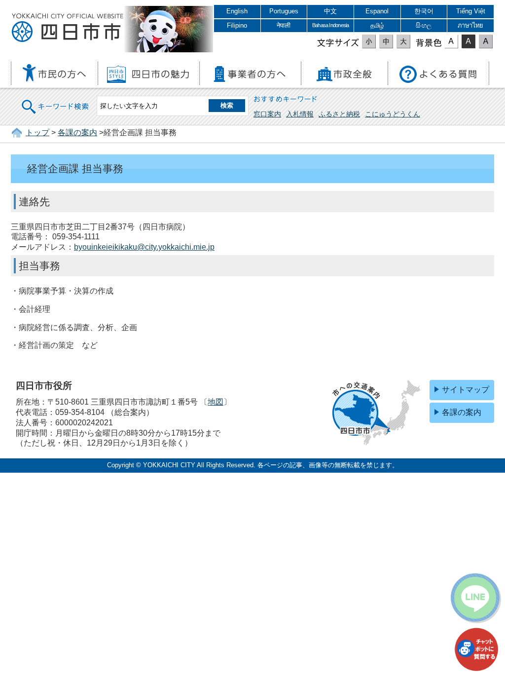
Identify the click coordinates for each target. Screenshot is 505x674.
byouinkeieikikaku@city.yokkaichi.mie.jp (144, 247)
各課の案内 (77, 132)
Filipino (237, 25)
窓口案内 (267, 114)
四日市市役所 (67, 28)
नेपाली (283, 25)
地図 (215, 402)
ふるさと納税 (339, 114)
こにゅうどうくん (392, 114)
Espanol (377, 11)
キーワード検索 (55, 100)
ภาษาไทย (470, 25)
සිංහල (424, 25)
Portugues (283, 11)
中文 (330, 11)
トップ (37, 132)
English (237, 11)
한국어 (423, 11)
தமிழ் (377, 25)
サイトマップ (465, 389)
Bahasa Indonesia (330, 25)
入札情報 (300, 114)
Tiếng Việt (470, 11)
